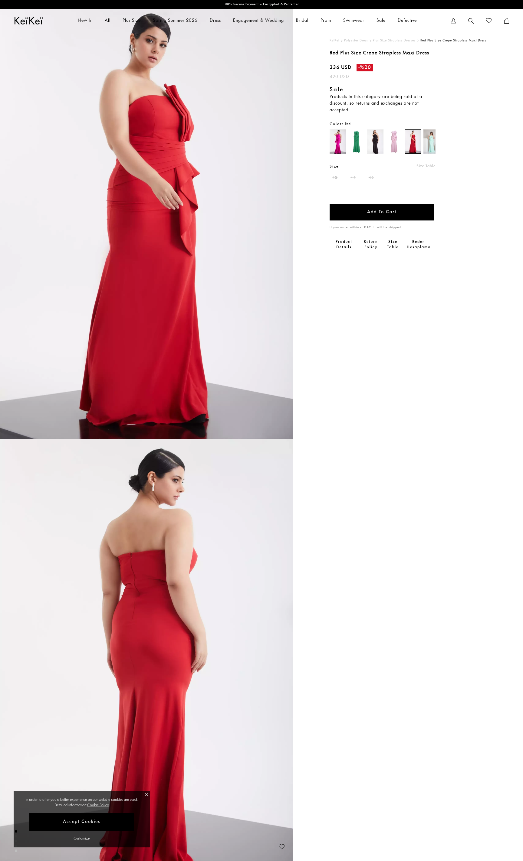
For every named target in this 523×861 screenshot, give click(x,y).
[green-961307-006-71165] (356, 141)
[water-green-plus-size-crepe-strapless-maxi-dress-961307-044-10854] (431, 141)
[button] (279, 846)
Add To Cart (381, 212)
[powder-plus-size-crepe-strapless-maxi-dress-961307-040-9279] (394, 141)
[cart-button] (506, 21)
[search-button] (471, 21)
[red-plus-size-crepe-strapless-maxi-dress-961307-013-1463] (413, 141)
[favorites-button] (489, 21)
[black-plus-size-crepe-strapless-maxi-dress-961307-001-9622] (375, 141)
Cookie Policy (98, 805)
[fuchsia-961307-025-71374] (338, 141)
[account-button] (453, 21)
